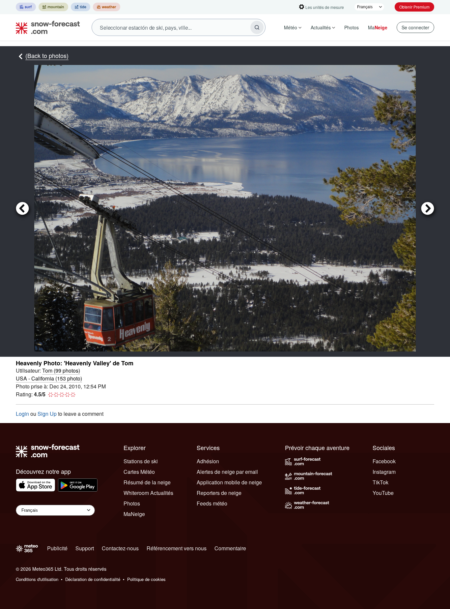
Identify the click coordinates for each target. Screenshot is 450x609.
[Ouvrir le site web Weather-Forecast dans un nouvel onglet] (106, 7)
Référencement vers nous (177, 548)
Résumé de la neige (147, 482)
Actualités (321, 27)
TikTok (380, 482)
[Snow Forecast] (46, 27)
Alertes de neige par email (227, 471)
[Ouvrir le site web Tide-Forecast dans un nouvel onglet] (80, 7)
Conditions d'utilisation (37, 579)
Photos (351, 27)
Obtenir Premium (414, 7)
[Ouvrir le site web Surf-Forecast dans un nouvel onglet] (26, 7)
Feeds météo (212, 503)
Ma (377, 27)
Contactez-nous (120, 548)
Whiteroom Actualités (148, 493)
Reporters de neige (219, 493)
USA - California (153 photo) (49, 378)
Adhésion (208, 461)
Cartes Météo (139, 471)
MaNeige (134, 514)
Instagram (384, 471)
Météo (290, 27)
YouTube (383, 493)
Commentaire (230, 548)
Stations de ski (141, 461)
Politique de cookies (146, 579)
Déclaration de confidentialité (92, 579)
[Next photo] (425, 208)
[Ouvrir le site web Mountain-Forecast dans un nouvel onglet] (53, 7)
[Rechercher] (257, 27)
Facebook (384, 461)
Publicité (57, 548)
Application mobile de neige (229, 482)
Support (84, 548)
